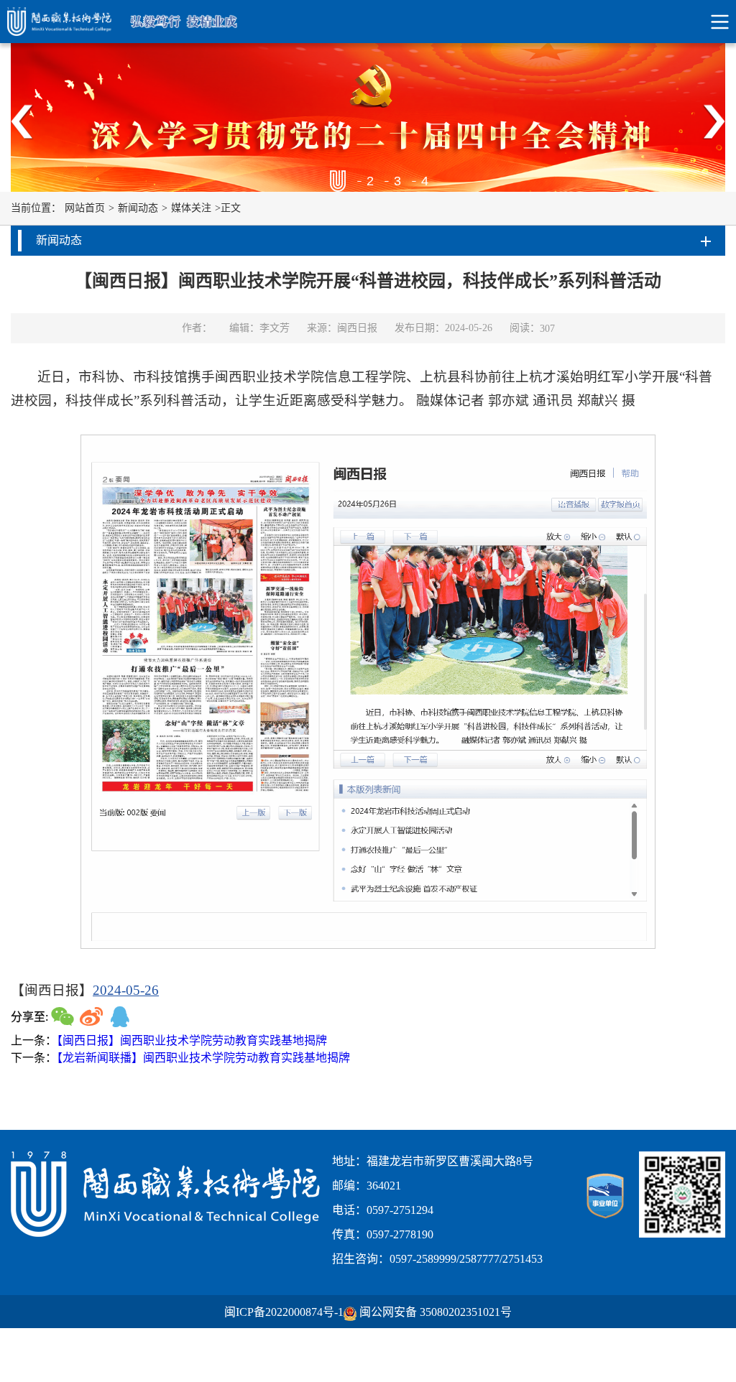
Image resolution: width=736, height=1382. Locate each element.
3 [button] (397, 181)
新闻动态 (138, 208)
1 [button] (342, 181)
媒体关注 (191, 208)
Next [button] (713, 122)
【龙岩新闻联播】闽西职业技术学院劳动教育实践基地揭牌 (203, 1058)
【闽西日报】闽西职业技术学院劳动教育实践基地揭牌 (192, 1040)
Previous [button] (22, 122)
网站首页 (85, 208)
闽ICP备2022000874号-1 (284, 1312)
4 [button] (424, 181)
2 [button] (370, 181)
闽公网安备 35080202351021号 (435, 1312)
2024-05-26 (126, 990)
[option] (368, 117)
